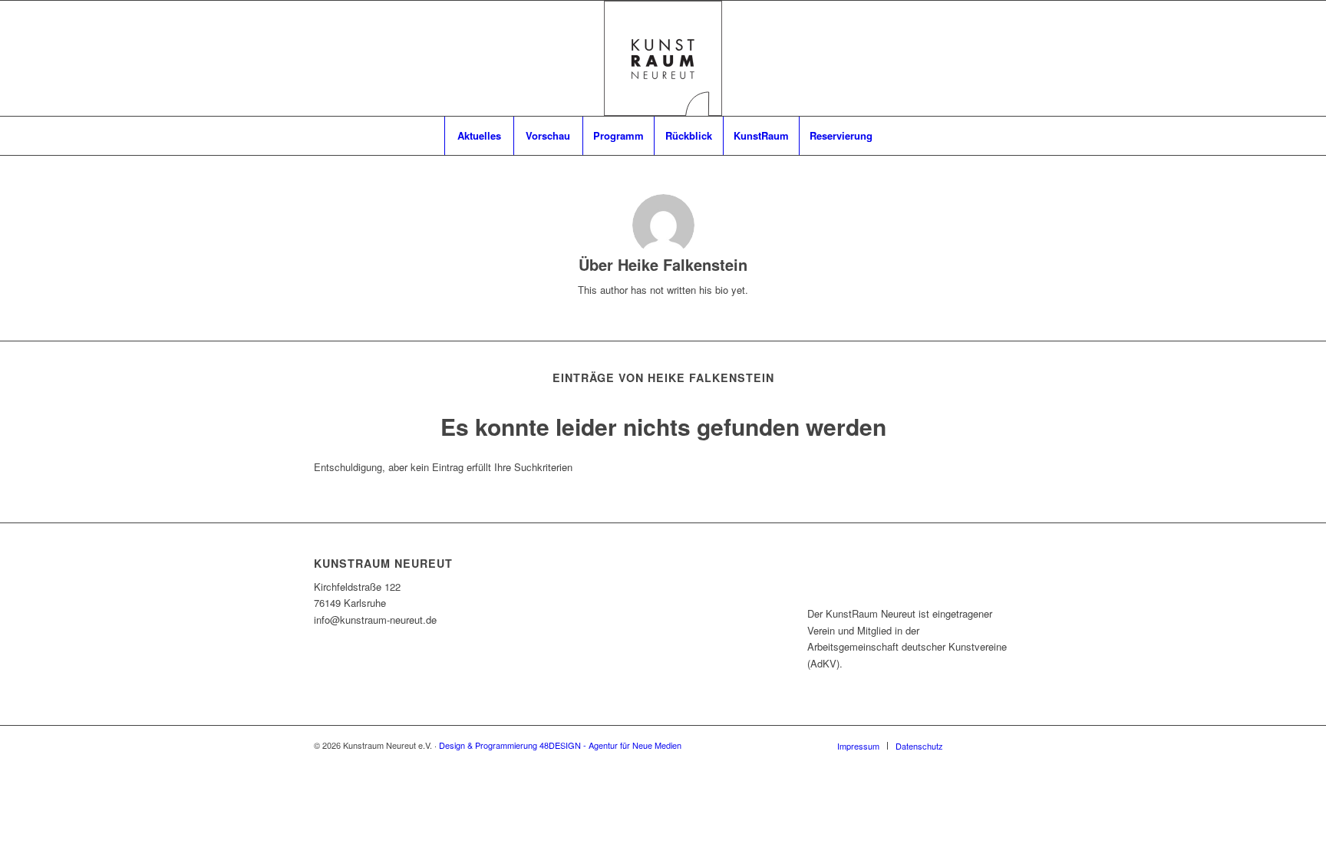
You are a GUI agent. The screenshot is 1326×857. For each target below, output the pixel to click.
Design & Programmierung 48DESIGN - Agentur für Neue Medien (560, 745)
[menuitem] (478, 136)
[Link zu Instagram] (1000, 744)
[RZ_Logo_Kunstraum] (663, 58)
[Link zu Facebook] (977, 744)
